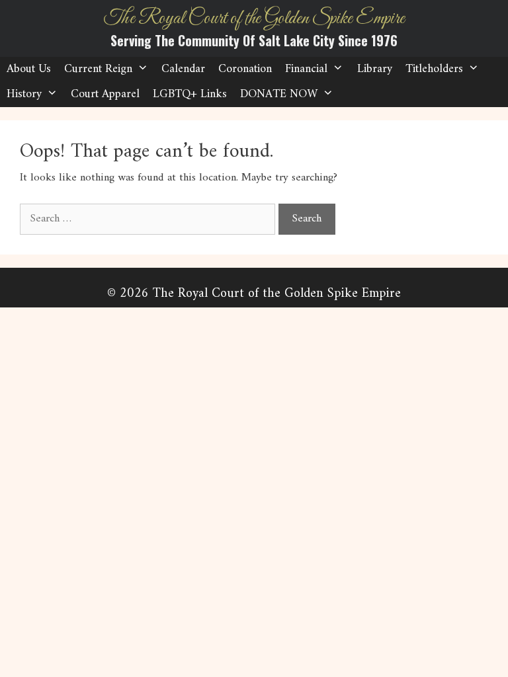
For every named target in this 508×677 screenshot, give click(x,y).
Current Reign (98, 69)
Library (374, 69)
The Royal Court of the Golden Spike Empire (254, 18)
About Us (29, 69)
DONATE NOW (279, 94)
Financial (306, 69)
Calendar (183, 69)
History (24, 94)
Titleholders (434, 69)
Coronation (245, 69)
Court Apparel (105, 94)
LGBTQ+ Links (190, 94)
